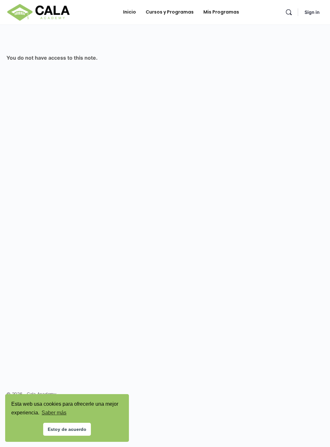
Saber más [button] (54, 412)
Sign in (312, 12)
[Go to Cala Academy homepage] (38, 11)
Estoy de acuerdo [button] (67, 429)
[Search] (288, 12)
